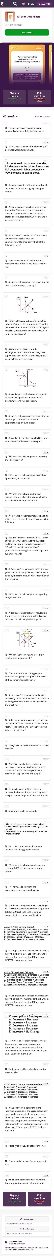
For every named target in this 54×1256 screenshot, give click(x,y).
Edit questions (28, 1219)
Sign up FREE (44, 4)
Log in (31, 4)
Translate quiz (28, 1229)
